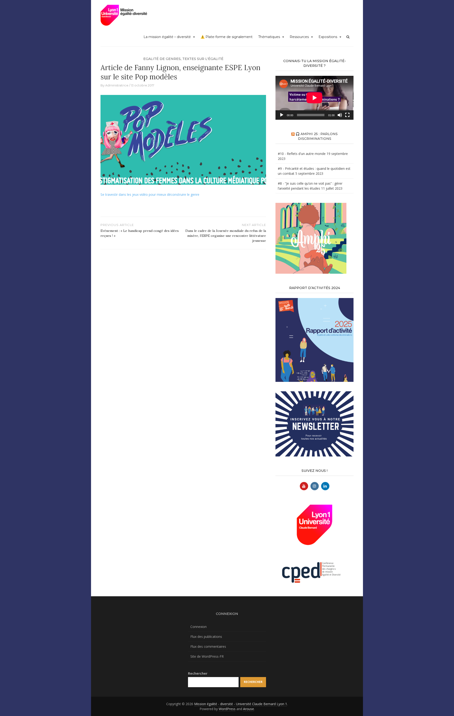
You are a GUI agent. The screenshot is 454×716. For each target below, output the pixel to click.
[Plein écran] (347, 115)
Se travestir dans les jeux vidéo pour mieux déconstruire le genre (149, 194)
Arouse (248, 709)
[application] (314, 98)
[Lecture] (281, 115)
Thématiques (269, 37)
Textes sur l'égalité (202, 59)
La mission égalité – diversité (167, 37)
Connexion (198, 626)
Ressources (299, 37)
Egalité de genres (162, 59)
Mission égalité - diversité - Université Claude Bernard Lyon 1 (240, 704)
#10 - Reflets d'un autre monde (302, 153)
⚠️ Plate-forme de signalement (227, 37)
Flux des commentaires (208, 646)
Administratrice (116, 85)
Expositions (328, 37)
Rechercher (197, 673)
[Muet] (339, 115)
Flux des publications (206, 636)
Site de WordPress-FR (207, 656)
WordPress (227, 709)
